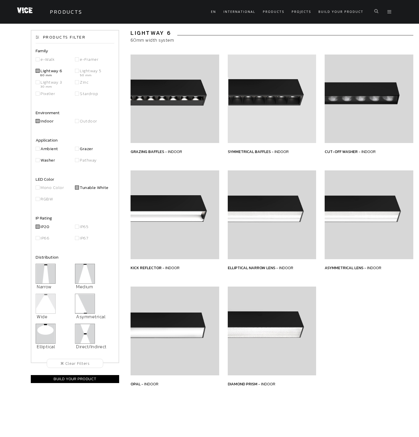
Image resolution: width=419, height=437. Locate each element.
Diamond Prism (251, 384)
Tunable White (94, 187)
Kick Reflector (155, 268)
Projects (301, 11)
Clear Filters (77, 363)
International (239, 11)
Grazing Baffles (156, 152)
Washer (47, 160)
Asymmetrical (90, 316)
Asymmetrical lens (353, 268)
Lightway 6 (51, 73)
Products (273, 11)
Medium (84, 286)
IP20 (44, 226)
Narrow (44, 286)
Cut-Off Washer (350, 152)
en (213, 11)
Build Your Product (340, 11)
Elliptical (45, 346)
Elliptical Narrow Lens (260, 268)
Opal (144, 384)
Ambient (49, 148)
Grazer (86, 148)
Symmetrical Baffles (258, 152)
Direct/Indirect (91, 346)
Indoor (47, 121)
